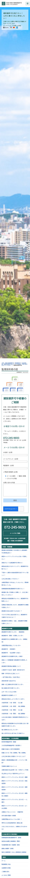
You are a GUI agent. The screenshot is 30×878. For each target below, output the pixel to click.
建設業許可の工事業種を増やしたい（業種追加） (14, 640)
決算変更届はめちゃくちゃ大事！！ (12, 819)
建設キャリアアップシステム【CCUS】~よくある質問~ (14, 807)
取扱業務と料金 (6, 864)
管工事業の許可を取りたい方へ (11, 688)
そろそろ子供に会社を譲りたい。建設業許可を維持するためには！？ (14, 616)
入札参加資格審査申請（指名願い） (12, 745)
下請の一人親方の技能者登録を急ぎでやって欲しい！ (15, 574)
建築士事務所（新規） (8, 848)
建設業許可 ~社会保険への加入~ (11, 653)
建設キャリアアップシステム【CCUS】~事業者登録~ (14, 788)
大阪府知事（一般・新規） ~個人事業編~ (13, 706)
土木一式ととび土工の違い (9, 692)
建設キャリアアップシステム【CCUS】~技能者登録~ (14, 782)
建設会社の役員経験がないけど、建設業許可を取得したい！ (15, 599)
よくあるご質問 (6, 875)
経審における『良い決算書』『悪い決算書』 (14, 753)
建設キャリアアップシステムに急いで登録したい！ (14, 557)
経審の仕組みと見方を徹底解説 (11, 749)
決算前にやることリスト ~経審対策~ (13, 812)
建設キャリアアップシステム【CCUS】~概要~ (15, 777)
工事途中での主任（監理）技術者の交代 (13, 670)
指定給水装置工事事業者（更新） (11, 841)
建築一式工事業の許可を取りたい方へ (12, 684)
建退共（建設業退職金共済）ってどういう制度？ (14, 761)
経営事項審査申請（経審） (9, 742)
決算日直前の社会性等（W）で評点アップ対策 (15, 770)
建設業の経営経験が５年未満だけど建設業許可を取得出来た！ (14, 551)
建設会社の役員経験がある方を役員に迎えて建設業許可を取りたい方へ (15, 724)
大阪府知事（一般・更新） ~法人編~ (12, 710)
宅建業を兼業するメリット (9, 766)
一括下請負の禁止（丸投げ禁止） (11, 677)
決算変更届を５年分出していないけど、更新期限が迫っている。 (15, 583)
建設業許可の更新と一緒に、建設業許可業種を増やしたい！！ (14, 622)
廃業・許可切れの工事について (11, 673)
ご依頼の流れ (5, 871)
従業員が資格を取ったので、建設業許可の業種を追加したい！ (15, 606)
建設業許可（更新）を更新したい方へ (12, 635)
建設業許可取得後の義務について (11, 666)
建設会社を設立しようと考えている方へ (13, 699)
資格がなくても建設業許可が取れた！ (12, 563)
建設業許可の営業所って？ (9, 695)
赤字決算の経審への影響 (9, 816)
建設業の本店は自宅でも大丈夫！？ (12, 611)
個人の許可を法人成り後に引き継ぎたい (13, 733)
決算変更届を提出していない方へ (11, 645)
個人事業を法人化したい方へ (10, 730)
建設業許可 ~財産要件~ (9, 649)
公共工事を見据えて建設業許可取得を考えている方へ (15, 718)
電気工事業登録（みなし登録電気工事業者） (14, 852)
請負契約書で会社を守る (9, 681)
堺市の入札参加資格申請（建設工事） (12, 823)
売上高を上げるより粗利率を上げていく (13, 773)
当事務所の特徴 (6, 868)
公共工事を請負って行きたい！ (10, 579)
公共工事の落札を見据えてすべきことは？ (14, 756)
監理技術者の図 (10, 369)
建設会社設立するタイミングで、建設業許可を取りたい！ (15, 567)
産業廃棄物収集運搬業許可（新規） (12, 838)
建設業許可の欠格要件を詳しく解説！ (12, 656)
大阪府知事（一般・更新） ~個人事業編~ (13, 713)
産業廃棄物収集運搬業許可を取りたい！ (13, 589)
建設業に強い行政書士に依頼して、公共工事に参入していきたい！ (15, 593)
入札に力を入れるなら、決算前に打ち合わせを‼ (14, 827)
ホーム (3, 861)
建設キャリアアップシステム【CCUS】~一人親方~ (14, 800)
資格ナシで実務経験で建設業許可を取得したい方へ (14, 661)
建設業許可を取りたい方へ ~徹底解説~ (13, 632)
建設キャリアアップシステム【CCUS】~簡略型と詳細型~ (14, 794)
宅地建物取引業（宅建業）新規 (11, 845)
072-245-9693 (11, 438)
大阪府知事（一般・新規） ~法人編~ (12, 703)
